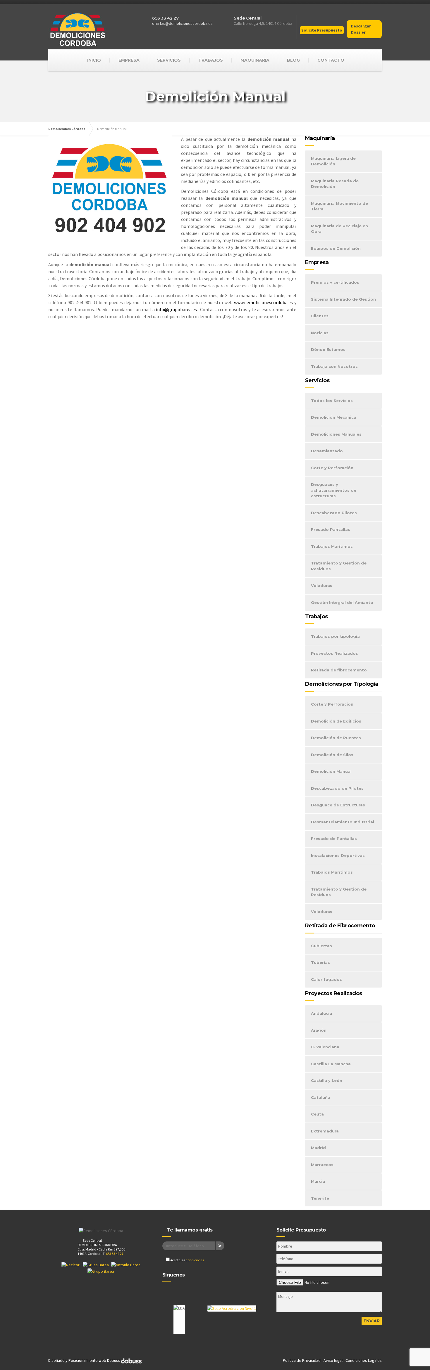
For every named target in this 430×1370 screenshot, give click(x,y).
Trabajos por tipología (335, 636)
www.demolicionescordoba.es (263, 302)
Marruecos (322, 1164)
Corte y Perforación (332, 467)
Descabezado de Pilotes (337, 788)
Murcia (318, 1181)
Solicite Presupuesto (321, 30)
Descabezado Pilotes (334, 512)
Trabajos (210, 60)
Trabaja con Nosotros (334, 366)
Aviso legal (333, 1360)
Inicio (94, 60)
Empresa (129, 60)
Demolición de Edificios (336, 721)
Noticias (319, 332)
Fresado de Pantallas (334, 838)
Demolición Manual (331, 771)
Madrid (318, 1147)
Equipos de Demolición (336, 248)
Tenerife (320, 1198)
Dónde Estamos (328, 349)
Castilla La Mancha (331, 1063)
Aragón (318, 1030)
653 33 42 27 (165, 18)
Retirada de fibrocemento (339, 670)
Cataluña (320, 1097)
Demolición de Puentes (336, 737)
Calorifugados (326, 979)
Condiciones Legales (363, 1360)
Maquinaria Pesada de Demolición (335, 184)
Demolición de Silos (332, 754)
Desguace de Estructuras (338, 805)
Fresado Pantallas (330, 529)
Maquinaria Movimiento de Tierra (339, 206)
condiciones (195, 1260)
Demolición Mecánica (333, 417)
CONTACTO (330, 60)
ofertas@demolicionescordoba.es (182, 23)
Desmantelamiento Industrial (342, 822)
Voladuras (321, 585)
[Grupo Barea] (100, 1271)
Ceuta (317, 1114)
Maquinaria (254, 60)
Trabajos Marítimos (332, 546)
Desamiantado (327, 450)
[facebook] (167, 1292)
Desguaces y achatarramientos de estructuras (333, 490)
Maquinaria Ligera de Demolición (333, 161)
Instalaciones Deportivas (338, 855)
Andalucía (321, 1013)
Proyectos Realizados (334, 653)
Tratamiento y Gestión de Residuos (339, 566)
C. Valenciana (325, 1047)
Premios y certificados (335, 282)
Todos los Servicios (332, 400)
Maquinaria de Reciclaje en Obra (339, 229)
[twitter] (178, 1292)
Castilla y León (326, 1080)
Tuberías (320, 962)
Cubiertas (321, 945)
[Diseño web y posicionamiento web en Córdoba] (131, 1360)
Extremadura (325, 1131)
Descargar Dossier (361, 29)
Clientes (319, 316)
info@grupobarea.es (176, 309)
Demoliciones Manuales (336, 434)
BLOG (293, 60)
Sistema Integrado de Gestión (343, 299)
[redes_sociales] (316, 20)
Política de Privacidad (302, 1360)
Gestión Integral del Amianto (342, 602)
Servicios (169, 60)
